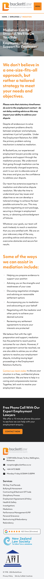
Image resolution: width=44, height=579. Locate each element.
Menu (37, 6)
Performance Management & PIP (17, 512)
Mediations (7, 509)
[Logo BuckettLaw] (17, 6)
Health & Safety (9, 502)
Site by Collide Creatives (23, 576)
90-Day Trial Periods (11, 485)
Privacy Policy (8, 576)
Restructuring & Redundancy (15, 519)
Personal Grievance (11, 516)
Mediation (27, 17)
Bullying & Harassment (12, 488)
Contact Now (12, 431)
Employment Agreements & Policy (17, 499)
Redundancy (8, 523)
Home (4, 17)
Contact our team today (14, 370)
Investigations (9, 505)
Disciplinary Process (11, 495)
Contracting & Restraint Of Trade (17, 492)
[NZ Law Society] (22, 543)
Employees (14, 17)
